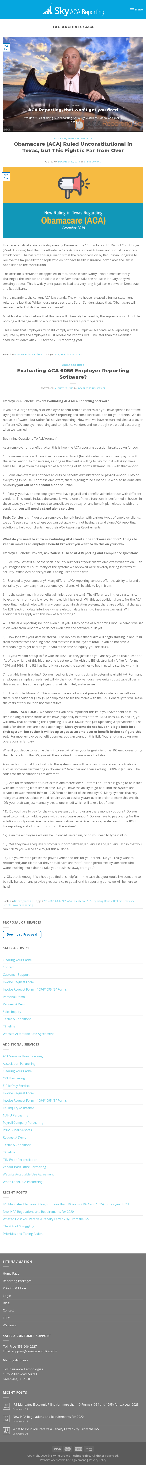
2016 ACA (49, 901)
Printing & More (14, 1288)
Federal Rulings (80, 138)
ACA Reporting (95, 901)
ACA (57, 354)
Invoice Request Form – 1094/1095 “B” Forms (35, 989)
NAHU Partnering (15, 1115)
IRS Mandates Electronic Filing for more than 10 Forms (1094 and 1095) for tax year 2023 (66, 1204)
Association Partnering (19, 1064)
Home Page (11, 1273)
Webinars (10, 1325)
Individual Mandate (71, 354)
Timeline (9, 1026)
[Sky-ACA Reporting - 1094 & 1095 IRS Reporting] (73, 9)
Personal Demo (14, 997)
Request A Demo (14, 1004)
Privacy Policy (97, 1460)
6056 (57, 901)
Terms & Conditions (17, 1019)
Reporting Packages (17, 1281)
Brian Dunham (93, 161)
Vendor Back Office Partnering (24, 1167)
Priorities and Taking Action (23, 1234)
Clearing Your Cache (17, 960)
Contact (8, 967)
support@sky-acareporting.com (34, 1351)
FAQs (6, 1318)
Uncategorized (72, 365)
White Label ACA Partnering (23, 1182)
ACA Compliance (76, 901)
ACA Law (60, 138)
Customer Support (16, 974)
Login (7, 1296)
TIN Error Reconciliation (20, 1160)
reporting (27, 905)
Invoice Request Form (18, 982)
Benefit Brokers (113, 901)
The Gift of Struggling (18, 1226)
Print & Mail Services (17, 1130)
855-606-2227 (27, 1346)
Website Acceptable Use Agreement (28, 1034)
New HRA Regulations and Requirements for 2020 (38, 1212)
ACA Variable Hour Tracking (23, 1056)
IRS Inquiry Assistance (18, 1108)
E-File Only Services (16, 1086)
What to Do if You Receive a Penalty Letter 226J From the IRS (46, 1219)
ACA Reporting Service (91, 388)
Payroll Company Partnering (23, 1122)
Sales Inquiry (12, 1012)
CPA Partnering (14, 1078)
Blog (6, 1303)
